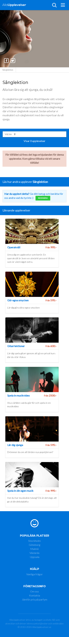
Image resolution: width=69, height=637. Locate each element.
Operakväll (13, 247)
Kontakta (34, 595)
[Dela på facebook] (6, 60)
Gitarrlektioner (16, 346)
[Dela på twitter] (13, 60)
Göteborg (34, 544)
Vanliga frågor (34, 574)
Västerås (34, 552)
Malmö (34, 548)
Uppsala (34, 556)
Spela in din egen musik (20, 490)
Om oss (34, 591)
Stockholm (34, 540)
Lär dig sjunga (15, 444)
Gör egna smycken (18, 300)
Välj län (8, 134)
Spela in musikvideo (18, 395)
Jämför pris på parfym (34, 599)
